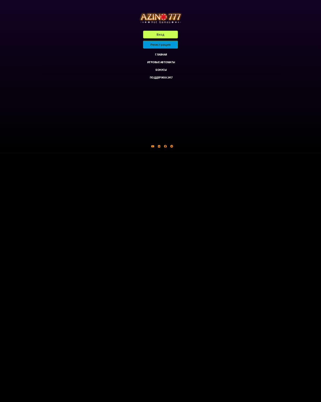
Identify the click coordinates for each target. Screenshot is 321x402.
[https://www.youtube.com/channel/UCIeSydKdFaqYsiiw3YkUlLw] (153, 146)
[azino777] (159, 146)
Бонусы (161, 70)
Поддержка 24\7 (161, 77)
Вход (160, 34)
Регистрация (160, 44)
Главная (161, 54)
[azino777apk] (172, 146)
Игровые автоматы (161, 62)
